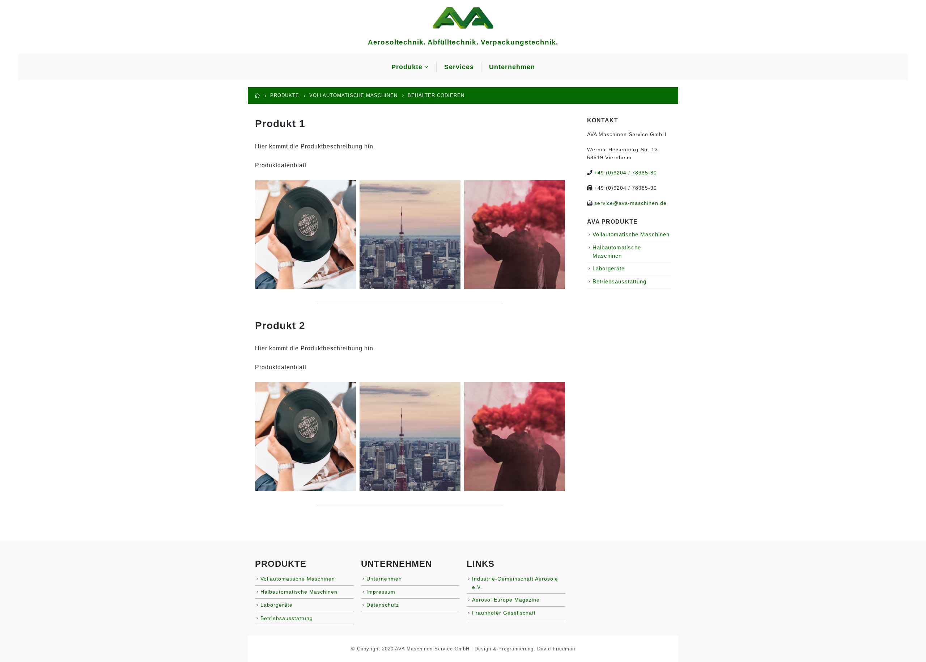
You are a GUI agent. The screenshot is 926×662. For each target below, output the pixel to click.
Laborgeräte (608, 268)
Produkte (406, 67)
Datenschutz (382, 605)
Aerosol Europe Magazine (506, 600)
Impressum (380, 592)
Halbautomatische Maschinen (298, 592)
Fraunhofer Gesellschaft (504, 613)
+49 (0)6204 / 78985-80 (625, 173)
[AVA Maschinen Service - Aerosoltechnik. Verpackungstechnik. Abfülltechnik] (463, 17)
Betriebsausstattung (619, 281)
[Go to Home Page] (257, 96)
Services (459, 67)
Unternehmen (512, 67)
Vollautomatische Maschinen (631, 234)
